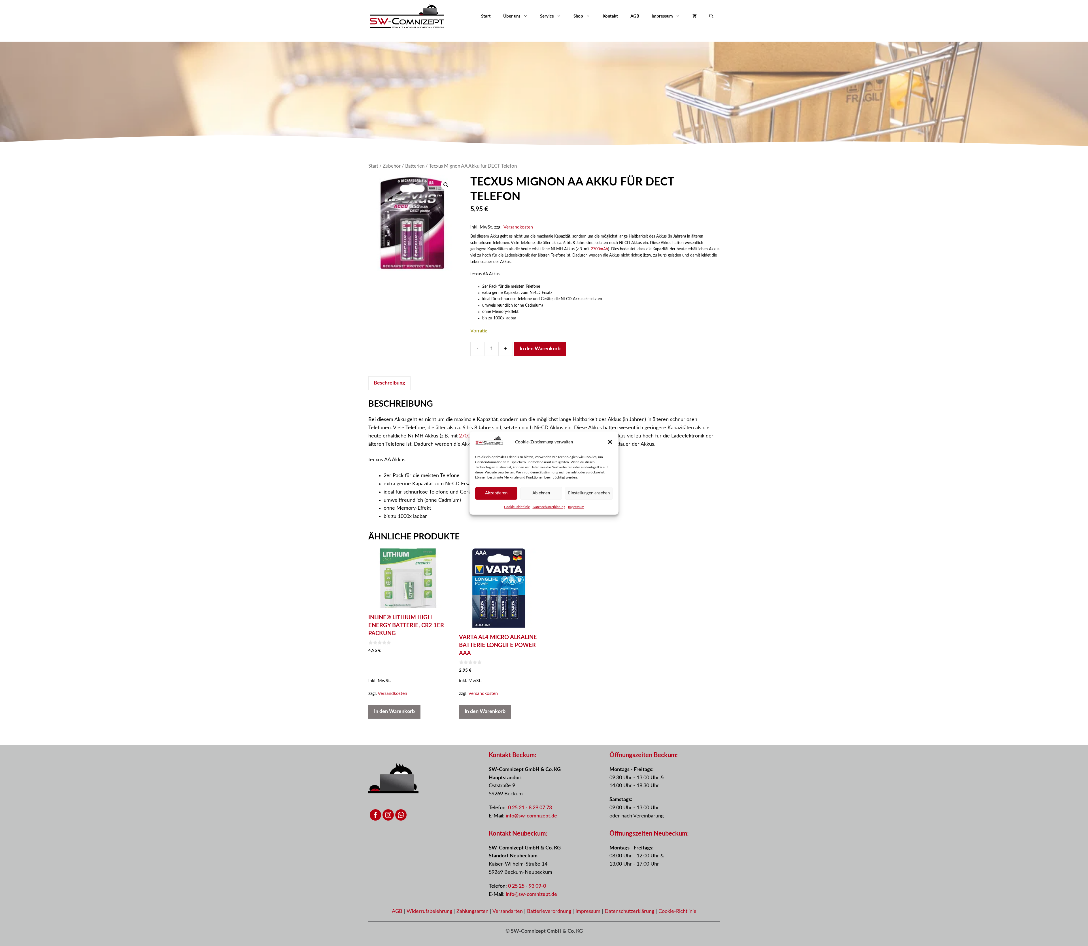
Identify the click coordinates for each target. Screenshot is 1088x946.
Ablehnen (541, 493)
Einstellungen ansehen (589, 493)
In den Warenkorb (540, 348)
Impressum (576, 506)
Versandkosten (518, 227)
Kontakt (610, 16)
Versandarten (508, 911)
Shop (578, 16)
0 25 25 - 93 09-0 (527, 886)
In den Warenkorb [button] (394, 711)
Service (547, 16)
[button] (610, 442)
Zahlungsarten (473, 911)
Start (486, 16)
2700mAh (599, 249)
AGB (634, 16)
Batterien (414, 166)
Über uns (511, 16)
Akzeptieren (496, 493)
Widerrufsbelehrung (430, 911)
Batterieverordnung (550, 911)
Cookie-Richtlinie (517, 506)
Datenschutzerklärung (549, 506)
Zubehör (392, 166)
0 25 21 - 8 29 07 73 (530, 807)
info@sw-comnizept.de (531, 816)
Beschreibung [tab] (389, 383)
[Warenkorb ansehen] (694, 16)
